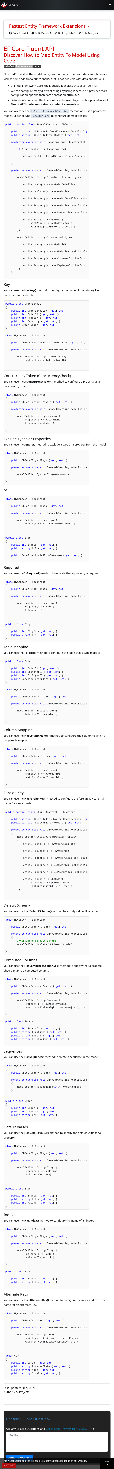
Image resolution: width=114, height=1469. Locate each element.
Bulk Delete (42, 33)
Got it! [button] (107, 1463)
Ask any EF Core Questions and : (50, 1429)
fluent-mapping (24, 66)
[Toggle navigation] (110, 5)
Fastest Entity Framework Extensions (48, 26)
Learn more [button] (9, 1465)
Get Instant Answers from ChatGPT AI (69, 1429)
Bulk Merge (89, 33)
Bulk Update (65, 33)
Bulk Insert (19, 33)
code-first (9, 66)
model (37, 66)
